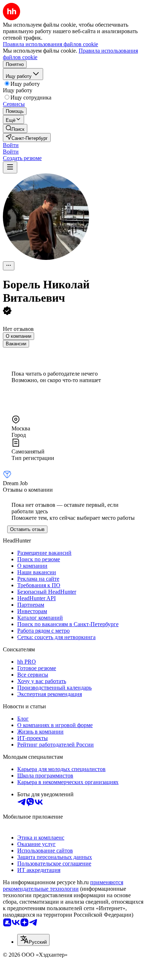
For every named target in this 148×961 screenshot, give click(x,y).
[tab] (18, 336)
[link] (15, 128)
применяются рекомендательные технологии (63, 885)
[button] (11, 145)
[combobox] (33, 940)
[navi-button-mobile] (10, 167)
